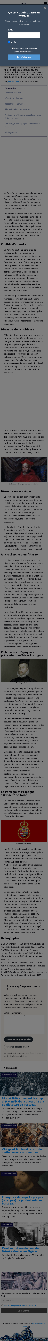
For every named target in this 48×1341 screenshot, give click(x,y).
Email (10, 30)
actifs (13, 42)
